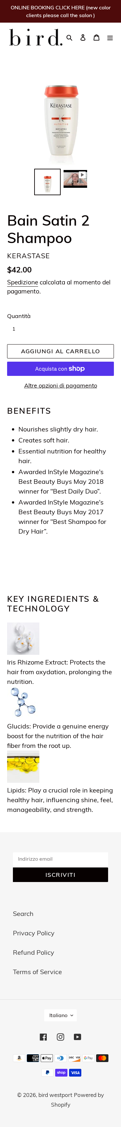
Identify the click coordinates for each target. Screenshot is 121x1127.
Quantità (19, 316)
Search (23, 913)
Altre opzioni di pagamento (60, 385)
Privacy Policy (34, 933)
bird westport (55, 1094)
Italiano (58, 1015)
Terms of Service (37, 972)
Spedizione (22, 282)
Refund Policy (33, 952)
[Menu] (110, 37)
